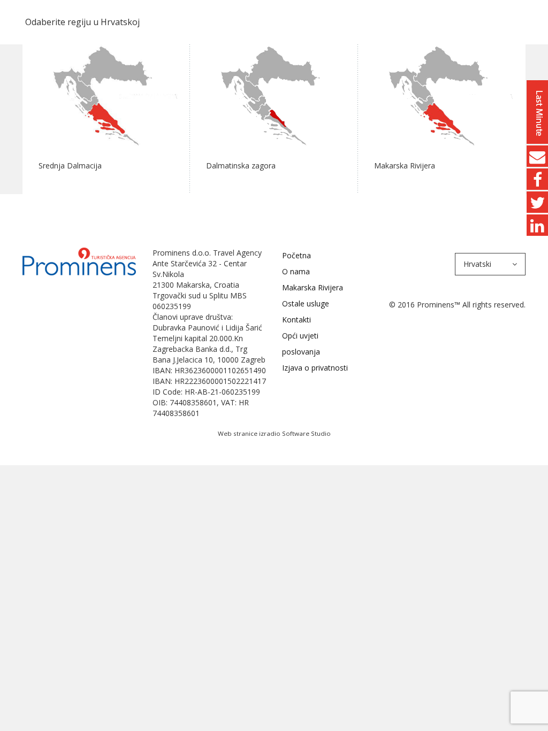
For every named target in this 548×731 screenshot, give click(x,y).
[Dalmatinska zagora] (273, 94)
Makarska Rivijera (312, 287)
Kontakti (296, 319)
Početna (296, 255)
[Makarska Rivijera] (442, 94)
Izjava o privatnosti (315, 368)
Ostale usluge (305, 303)
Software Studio (306, 433)
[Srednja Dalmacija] (106, 94)
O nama (296, 271)
